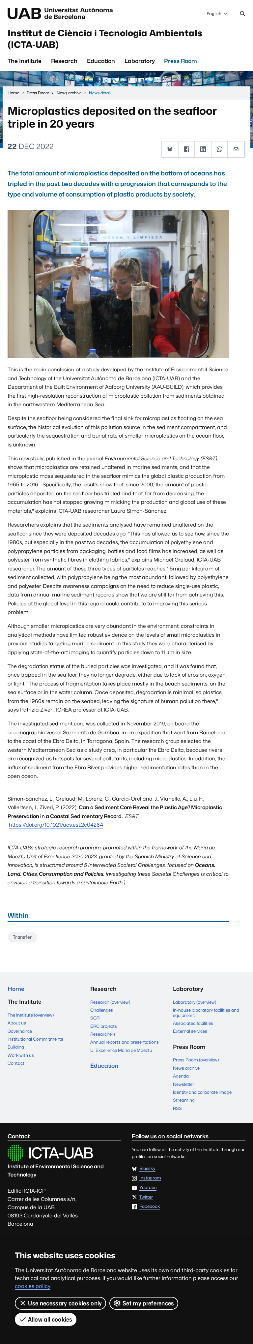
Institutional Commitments (35, 1039)
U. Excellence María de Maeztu (121, 1050)
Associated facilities (193, 1023)
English (213, 15)
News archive (186, 1068)
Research (64, 61)
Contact (16, 1063)
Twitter (146, 1197)
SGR (94, 1018)
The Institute (25, 61)
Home (16, 989)
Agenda (181, 1076)
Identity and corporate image (202, 1092)
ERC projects (103, 1026)
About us (17, 1022)
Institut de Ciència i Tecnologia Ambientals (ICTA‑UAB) (105, 39)
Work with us (21, 1055)
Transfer (22, 937)
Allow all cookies (50, 1319)
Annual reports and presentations (124, 1042)
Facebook (149, 1206)
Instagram (150, 1178)
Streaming (184, 1100)
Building (16, 1047)
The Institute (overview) (31, 1015)
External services (190, 1031)
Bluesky (147, 1169)
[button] (170, 149)
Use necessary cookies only (65, 1303)
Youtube (147, 1188)
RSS (177, 1108)
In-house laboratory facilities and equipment (206, 1012)
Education (101, 61)
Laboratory (140, 61)
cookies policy (32, 1286)
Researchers (103, 1034)
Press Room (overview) (196, 1059)
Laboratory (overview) (194, 1002)
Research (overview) (110, 1002)
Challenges (101, 1010)
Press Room (180, 61)
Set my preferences (148, 1303)
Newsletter (183, 1084)
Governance (20, 1031)
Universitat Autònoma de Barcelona (62, 13)
